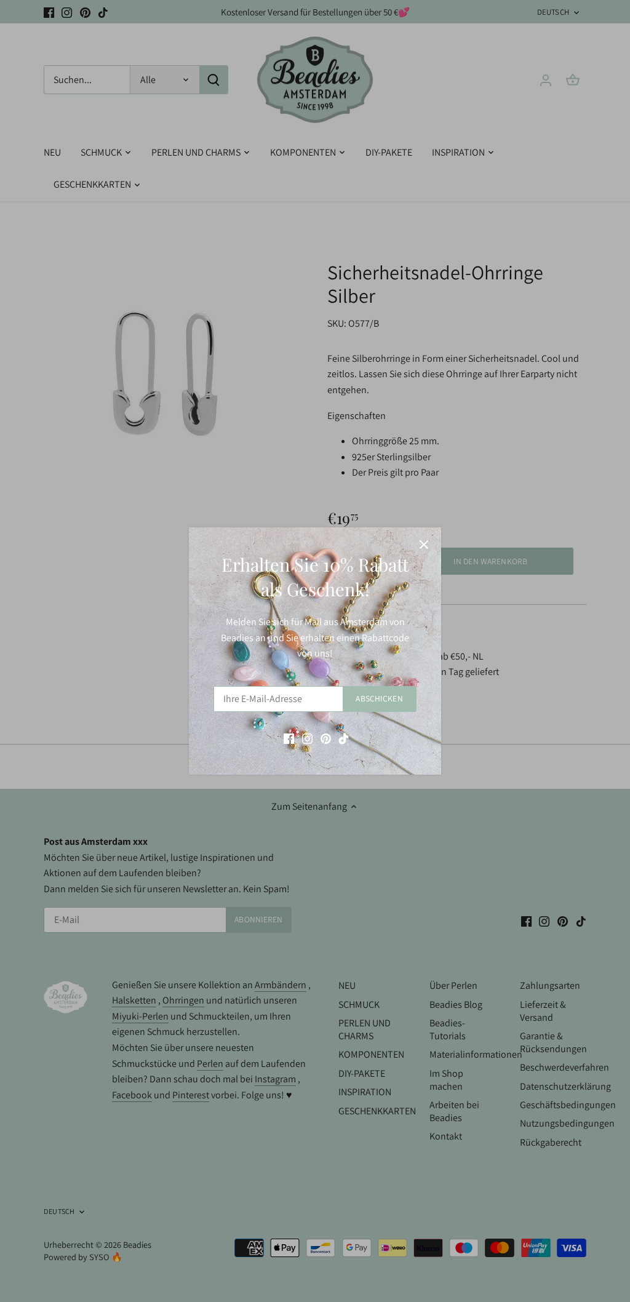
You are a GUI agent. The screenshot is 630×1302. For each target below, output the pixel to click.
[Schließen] (423, 544)
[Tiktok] (343, 738)
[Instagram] (307, 738)
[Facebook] (289, 738)
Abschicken (379, 698)
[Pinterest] (326, 738)
